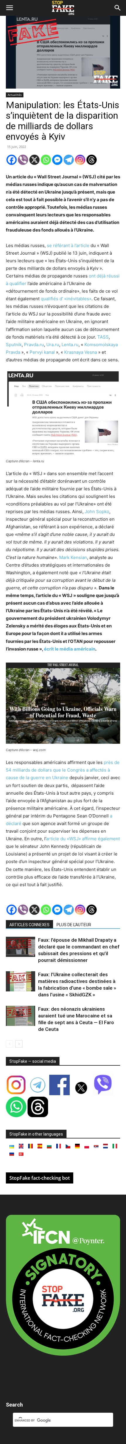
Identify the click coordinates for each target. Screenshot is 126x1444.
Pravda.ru (34, 344)
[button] (9, 8)
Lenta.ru (70, 344)
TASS (103, 337)
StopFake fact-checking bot (39, 1178)
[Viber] (23, 160)
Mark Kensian (73, 557)
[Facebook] (11, 160)
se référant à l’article (68, 245)
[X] (34, 160)
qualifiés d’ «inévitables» (66, 298)
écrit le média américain (69, 649)
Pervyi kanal (42, 352)
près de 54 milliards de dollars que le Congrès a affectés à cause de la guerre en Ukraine (63, 770)
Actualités (15, 95)
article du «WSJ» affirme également (83, 838)
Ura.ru (52, 344)
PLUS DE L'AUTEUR (74, 924)
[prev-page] (9, 1044)
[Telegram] (69, 160)
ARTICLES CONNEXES (29, 924)
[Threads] (91, 160)
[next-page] (19, 1044)
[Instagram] (80, 160)
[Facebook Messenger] (57, 160)
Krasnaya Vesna (80, 352)
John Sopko (97, 511)
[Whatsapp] (46, 160)
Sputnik (14, 344)
